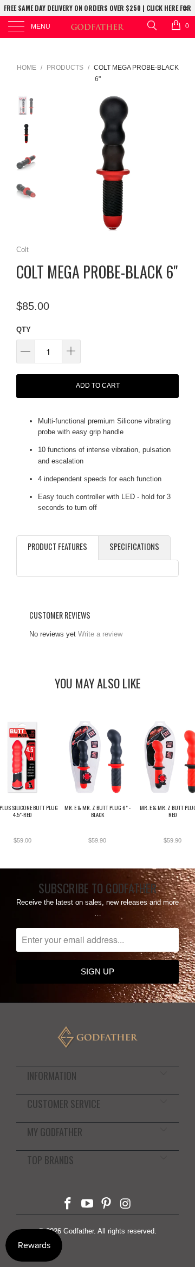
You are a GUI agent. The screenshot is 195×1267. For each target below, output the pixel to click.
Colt (22, 250)
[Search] (151, 25)
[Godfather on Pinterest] (107, 1205)
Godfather (78, 1231)
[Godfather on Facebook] (68, 1205)
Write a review (100, 634)
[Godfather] (97, 27)
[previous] (54, 163)
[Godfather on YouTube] (87, 1205)
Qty (23, 330)
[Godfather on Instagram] (126, 1205)
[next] (168, 163)
